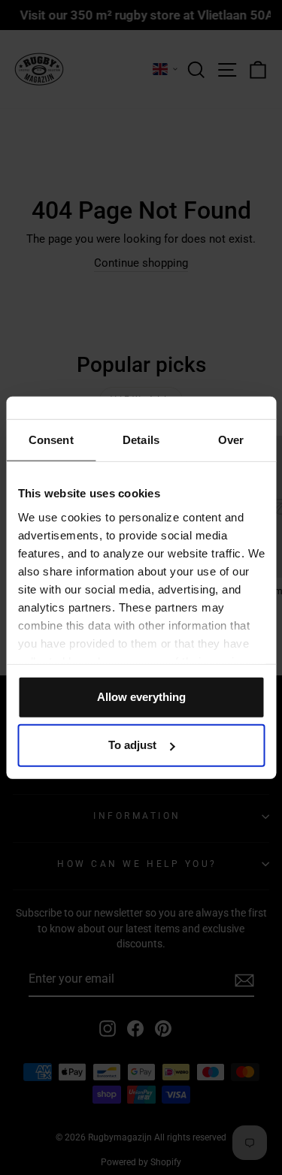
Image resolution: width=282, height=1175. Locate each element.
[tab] (51, 440)
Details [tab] (141, 439)
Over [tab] (231, 439)
